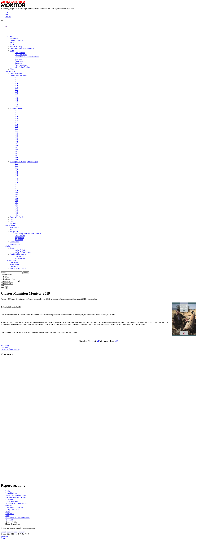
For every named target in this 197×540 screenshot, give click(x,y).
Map (11, 221)
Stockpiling (19, 61)
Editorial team (20, 236)
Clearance (18, 59)
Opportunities (15, 244)
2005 (16, 147)
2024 (16, 215)
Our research (10, 71)
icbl (6, 12)
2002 (16, 153)
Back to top (5, 345)
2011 (16, 102)
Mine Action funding (22, 67)
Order (12, 219)
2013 (16, 98)
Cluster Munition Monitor (19, 75)
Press (12, 248)
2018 (16, 88)
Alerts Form (14, 264)
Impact (12, 44)
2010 (16, 104)
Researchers (19, 240)
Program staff (19, 238)
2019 (16, 86)
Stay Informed (10, 260)
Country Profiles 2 (16, 217)
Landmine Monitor (17, 108)
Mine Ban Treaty (16, 47)
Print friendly (10, 349)
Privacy (3, 538)
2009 (16, 106)
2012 (16, 100)
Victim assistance (21, 65)
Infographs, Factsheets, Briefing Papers (24, 162)
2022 (16, 79)
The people (14, 231)
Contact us (14, 266)
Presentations (19, 256)
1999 (16, 160)
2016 (16, 92)
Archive (13, 223)
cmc (6, 15)
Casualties (18, 63)
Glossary (13, 69)
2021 (16, 81)
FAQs (12, 51)
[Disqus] (98, 388)
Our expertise (10, 225)
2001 (16, 155)
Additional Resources (18, 254)
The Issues (9, 36)
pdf (116, 341)
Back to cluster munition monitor (13, 532)
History (12, 229)
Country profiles (16, 73)
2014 (16, 96)
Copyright (4, 536)
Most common (20, 53)
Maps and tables (20, 258)
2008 (16, 141)
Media (7, 246)
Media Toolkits (20, 250)
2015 (16, 94)
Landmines (14, 38)
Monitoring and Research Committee (28, 234)
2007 (16, 143)
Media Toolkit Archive (23, 252)
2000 (16, 157)
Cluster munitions (16, 40)
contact (8, 17)
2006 (16, 145)
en (6, 26)
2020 (16, 83)
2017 (16, 90)
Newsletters (14, 262)
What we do (14, 227)
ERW (12, 42)
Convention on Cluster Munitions (22, 49)
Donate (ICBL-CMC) (18, 268)
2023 (16, 77)
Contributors (14, 242)
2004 (16, 149)
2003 (16, 151)
